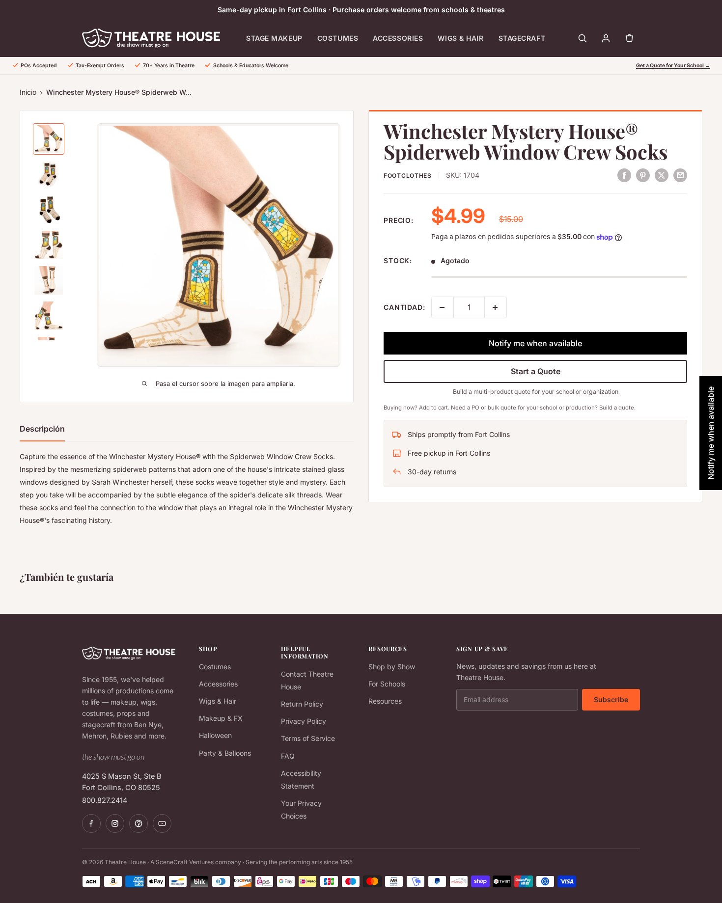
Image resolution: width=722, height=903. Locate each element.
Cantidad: (404, 307)
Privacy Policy (303, 721)
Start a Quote (535, 371)
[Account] (605, 38)
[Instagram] (115, 823)
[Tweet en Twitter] (661, 175)
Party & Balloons (225, 753)
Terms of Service (308, 738)
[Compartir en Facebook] (624, 175)
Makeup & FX (221, 718)
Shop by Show (391, 666)
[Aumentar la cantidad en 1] (495, 307)
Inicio (28, 92)
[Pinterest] (138, 823)
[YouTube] (162, 823)
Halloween (215, 735)
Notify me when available (535, 343)
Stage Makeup (274, 38)
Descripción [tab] (42, 429)
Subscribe (611, 699)
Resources (385, 701)
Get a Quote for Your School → (673, 65)
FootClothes (408, 175)
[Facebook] (91, 823)
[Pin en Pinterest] (643, 175)
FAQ (288, 756)
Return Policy (302, 704)
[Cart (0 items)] (629, 38)
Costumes (337, 38)
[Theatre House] (151, 38)
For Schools (386, 684)
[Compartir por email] (680, 175)
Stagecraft (522, 38)
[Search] (582, 38)
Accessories (398, 38)
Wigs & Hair (460, 38)
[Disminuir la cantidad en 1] (442, 307)
